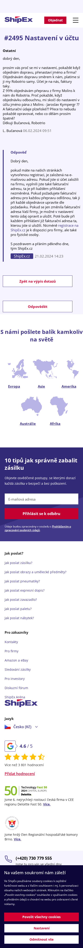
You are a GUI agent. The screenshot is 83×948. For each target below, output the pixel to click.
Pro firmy (11, 651)
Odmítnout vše (41, 939)
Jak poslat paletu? (18, 609)
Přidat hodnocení (20, 773)
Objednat (55, 20)
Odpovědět (37, 306)
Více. (46, 804)
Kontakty (11, 642)
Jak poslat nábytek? (19, 618)
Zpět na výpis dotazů (37, 281)
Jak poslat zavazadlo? (21, 599)
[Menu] (76, 20)
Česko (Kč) (22, 726)
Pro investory (15, 678)
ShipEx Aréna (15, 697)
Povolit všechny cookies (41, 917)
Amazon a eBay (16, 660)
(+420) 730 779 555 (34, 858)
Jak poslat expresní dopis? (24, 590)
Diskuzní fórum (16, 688)
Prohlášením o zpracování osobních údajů (38, 528)
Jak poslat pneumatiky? (22, 581)
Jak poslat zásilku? (18, 563)
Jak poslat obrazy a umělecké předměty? (35, 572)
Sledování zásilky (18, 669)
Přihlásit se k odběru (41, 513)
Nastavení (42, 928)
